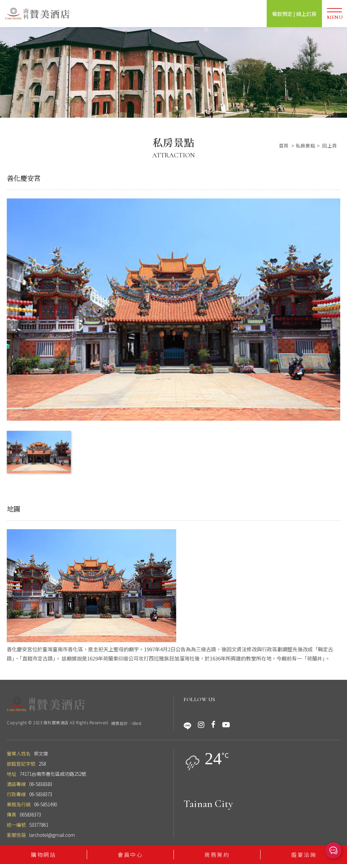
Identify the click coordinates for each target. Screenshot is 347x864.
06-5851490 (45, 804)
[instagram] (201, 724)
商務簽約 (216, 854)
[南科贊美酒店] (46, 704)
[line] (187, 724)
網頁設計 (119, 723)
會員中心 (130, 854)
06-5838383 (40, 784)
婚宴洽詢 (303, 854)
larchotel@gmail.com (52, 834)
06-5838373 (40, 794)
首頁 (284, 145)
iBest (137, 723)
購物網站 (43, 854)
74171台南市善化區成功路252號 (53, 773)
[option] (173, 72)
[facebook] (213, 724)
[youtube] (226, 724)
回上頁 (329, 145)
